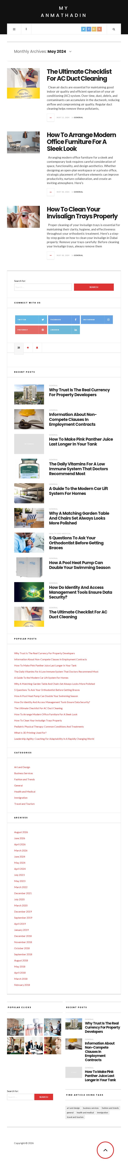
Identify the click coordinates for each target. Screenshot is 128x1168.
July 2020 (19, 899)
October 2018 (22, 948)
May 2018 (19, 966)
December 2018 (23, 935)
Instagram (89, 319)
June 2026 (19, 838)
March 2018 (20, 978)
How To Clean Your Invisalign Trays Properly (82, 213)
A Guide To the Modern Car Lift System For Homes (78, 491)
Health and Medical (60, 533)
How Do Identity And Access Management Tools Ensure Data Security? (80, 592)
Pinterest (22, 330)
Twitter (21, 319)
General (78, 117)
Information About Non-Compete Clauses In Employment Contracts (73, 419)
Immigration (20, 797)
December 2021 (23, 893)
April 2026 (20, 844)
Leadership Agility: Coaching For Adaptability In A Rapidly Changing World (54, 738)
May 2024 (19, 862)
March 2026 (20, 850)
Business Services (23, 773)
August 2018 (21, 960)
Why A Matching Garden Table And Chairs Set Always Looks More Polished (79, 518)
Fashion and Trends (24, 779)
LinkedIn (54, 330)
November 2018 (23, 942)
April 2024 (20, 868)
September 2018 (23, 954)
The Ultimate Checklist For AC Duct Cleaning (79, 75)
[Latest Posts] (37, 347)
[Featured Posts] (28, 347)
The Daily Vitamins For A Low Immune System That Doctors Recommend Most (78, 469)
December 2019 (23, 911)
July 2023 (19, 874)
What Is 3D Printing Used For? (30, 732)
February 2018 (22, 984)
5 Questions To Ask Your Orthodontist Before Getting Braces (76, 543)
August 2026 (21, 832)
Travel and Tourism (24, 803)
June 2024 (19, 856)
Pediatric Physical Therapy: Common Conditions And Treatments (49, 726)
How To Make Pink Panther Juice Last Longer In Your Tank (81, 442)
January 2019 (21, 929)
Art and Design (22, 767)
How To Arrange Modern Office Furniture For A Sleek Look (81, 141)
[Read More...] (50, 117)
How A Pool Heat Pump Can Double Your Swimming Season (79, 565)
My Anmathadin (64, 12)
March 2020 (20, 905)
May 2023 (19, 880)
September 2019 (23, 917)
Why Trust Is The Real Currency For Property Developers (79, 392)
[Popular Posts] (19, 347)
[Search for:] (20, 1096)
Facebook (55, 319)
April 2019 (20, 923)
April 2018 (20, 972)
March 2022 (20, 887)
